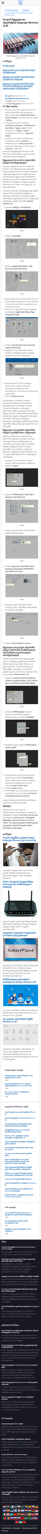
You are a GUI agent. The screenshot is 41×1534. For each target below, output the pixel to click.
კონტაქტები (16, 1528)
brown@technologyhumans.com (17, 98)
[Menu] (3, 2)
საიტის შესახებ (6, 1528)
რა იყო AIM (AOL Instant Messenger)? (14, 1454)
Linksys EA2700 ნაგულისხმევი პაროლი (18, 1179)
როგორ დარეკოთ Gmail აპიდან (12, 1424)
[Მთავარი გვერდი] (20, 3)
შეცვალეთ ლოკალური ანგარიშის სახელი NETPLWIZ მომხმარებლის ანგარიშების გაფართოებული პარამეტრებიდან (18, 86)
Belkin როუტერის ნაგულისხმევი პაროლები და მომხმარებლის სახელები (18, 884)
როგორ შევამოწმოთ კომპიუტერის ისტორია (16, 1439)
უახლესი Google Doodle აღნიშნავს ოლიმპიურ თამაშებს (20, 1276)
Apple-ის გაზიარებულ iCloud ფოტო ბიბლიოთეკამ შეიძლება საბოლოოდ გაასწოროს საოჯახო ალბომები (17, 1161)
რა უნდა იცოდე (8, 66)
